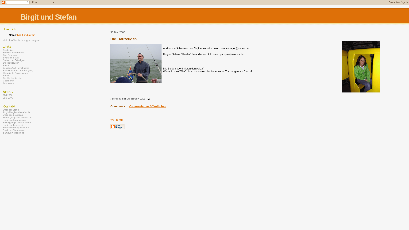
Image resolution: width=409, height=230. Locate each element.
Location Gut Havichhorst (16, 68)
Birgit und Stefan (48, 17)
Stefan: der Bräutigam (14, 60)
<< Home (116, 119)
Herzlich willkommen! (13, 52)
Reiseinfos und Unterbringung (18, 70)
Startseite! (8, 50)
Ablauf (6, 65)
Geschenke (9, 80)
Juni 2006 (8, 97)
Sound (6, 75)
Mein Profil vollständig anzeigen (21, 40)
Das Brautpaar (10, 55)
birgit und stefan (26, 35)
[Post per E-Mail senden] (148, 99)
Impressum (8, 83)
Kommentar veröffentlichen (147, 106)
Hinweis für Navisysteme (15, 73)
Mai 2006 (7, 95)
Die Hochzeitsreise (12, 78)
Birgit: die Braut (11, 57)
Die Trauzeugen (11, 62)
